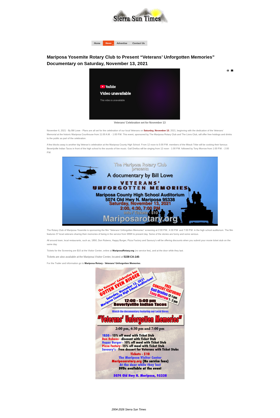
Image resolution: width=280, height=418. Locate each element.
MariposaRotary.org (123, 250)
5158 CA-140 (131, 256)
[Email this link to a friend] (232, 70)
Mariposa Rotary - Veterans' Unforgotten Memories (112, 263)
